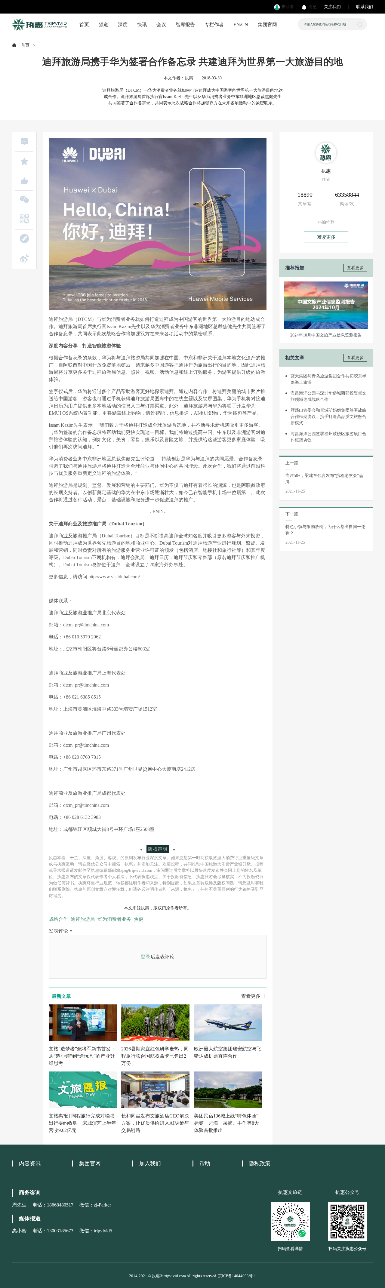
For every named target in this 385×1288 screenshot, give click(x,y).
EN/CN (240, 24)
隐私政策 (259, 1163)
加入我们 (150, 1163)
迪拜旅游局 (83, 919)
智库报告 (185, 24)
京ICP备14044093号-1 (237, 1276)
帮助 (204, 1163)
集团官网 (267, 24)
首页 (84, 24)
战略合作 (58, 919)
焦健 (138, 919)
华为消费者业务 (114, 919)
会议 (161, 24)
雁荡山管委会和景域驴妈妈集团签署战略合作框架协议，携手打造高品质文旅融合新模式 (328, 416)
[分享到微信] (24, 199)
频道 (103, 24)
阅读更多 (326, 237)
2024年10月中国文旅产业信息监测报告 (326, 335)
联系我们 (364, 7)
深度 (123, 24)
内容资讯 (30, 1163)
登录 (145, 956)
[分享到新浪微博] (24, 258)
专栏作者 (214, 24)
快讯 (142, 24)
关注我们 (332, 7)
